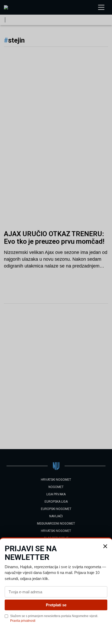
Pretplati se (56, 605)
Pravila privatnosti (22, 621)
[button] (105, 546)
